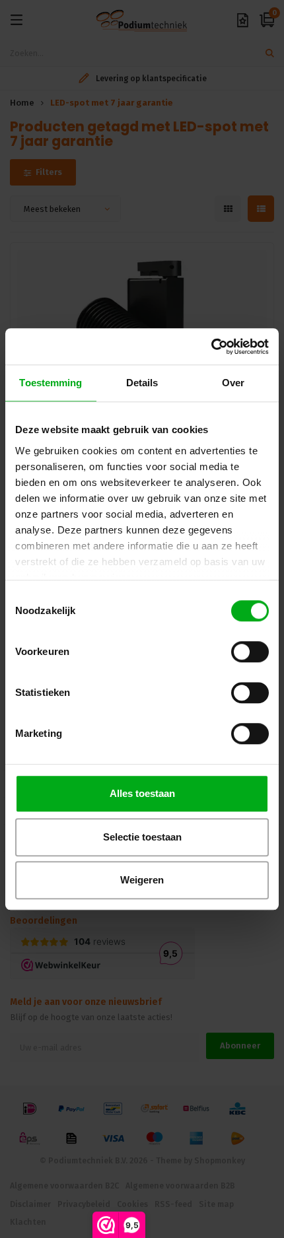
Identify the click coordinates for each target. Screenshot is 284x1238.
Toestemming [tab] (50, 382)
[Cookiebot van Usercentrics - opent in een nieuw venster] (211, 346)
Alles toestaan (142, 793)
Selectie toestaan (142, 837)
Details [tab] (142, 382)
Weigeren (142, 879)
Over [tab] (233, 382)
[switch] (250, 651)
